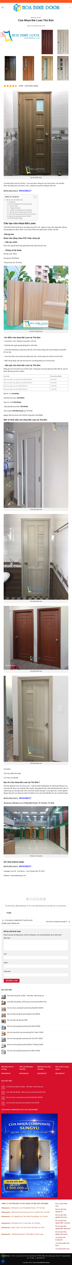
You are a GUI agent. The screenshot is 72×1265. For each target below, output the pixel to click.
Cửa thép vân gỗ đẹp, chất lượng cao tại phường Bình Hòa (26, 1002)
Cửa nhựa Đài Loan (11, 356)
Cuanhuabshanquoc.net (18, 875)
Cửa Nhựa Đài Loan (10, 183)
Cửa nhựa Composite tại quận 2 (57, 921)
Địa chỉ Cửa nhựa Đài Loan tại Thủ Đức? (20, 216)
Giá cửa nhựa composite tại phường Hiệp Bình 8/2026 (25, 1008)
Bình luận (7, 938)
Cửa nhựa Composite (11, 778)
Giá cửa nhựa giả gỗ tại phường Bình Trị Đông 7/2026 (25, 1044)
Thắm (43, 25)
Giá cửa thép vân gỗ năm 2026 (17, 1020)
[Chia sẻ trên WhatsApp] (27, 899)
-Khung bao (12, 202)
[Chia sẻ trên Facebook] (30, 899)
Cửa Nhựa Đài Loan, (63, 1249)
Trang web (7, 971)
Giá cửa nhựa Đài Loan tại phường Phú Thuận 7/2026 (25, 1032)
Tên (5, 954)
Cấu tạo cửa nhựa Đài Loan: (14, 200)
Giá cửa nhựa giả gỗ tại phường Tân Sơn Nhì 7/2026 (25, 1038)
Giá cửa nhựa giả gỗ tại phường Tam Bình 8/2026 (23, 1026)
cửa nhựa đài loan (61, 905)
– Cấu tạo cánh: (13, 206)
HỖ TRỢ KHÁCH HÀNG (15, 218)
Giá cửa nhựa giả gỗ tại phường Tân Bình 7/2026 (23, 1050)
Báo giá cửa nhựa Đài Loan (48, 905)
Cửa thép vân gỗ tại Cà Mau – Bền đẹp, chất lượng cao (25, 995)
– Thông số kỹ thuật (14, 208)
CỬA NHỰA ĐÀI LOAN (11, 227)
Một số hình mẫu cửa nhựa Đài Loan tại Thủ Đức (22, 214)
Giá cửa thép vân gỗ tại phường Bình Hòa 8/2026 (23, 1014)
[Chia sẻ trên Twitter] (34, 899)
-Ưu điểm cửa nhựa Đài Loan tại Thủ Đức (20, 210)
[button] (2, 7)
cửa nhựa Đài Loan (21, 337)
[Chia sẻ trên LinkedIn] (44, 899)
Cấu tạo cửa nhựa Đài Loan (19, 223)
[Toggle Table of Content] (34, 197)
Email (6, 962)
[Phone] (3, 1256)
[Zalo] (3, 1261)
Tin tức (38, 17)
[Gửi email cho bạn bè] (37, 899)
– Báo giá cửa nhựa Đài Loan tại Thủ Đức (20, 212)
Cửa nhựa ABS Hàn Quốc (12, 773)
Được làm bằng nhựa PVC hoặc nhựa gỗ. (20, 204)
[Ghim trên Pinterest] (41, 899)
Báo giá (33, 17)
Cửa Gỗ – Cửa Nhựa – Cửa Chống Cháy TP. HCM (27, 871)
